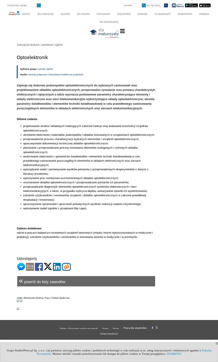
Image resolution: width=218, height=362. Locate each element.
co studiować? (162, 14)
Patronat (116, 328)
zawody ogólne (45, 69)
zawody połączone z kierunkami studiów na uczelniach (55, 74)
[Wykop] (66, 269)
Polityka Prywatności (109, 334)
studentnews (185, 14)
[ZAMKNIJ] (174, 353)
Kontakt (105, 328)
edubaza (204, 14)
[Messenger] (21, 269)
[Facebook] (39, 269)
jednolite (142, 14)
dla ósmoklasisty (109, 22)
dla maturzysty (45, 14)
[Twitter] (48, 269)
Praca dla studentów (135, 328)
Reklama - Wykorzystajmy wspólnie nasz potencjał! (79, 328)
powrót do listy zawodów (42, 280)
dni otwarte (83, 14)
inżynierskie (124, 14)
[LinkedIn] (57, 269)
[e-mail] (30, 269)
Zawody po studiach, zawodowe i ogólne (40, 44)
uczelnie (65, 14)
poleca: (25, 14)
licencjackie (103, 14)
